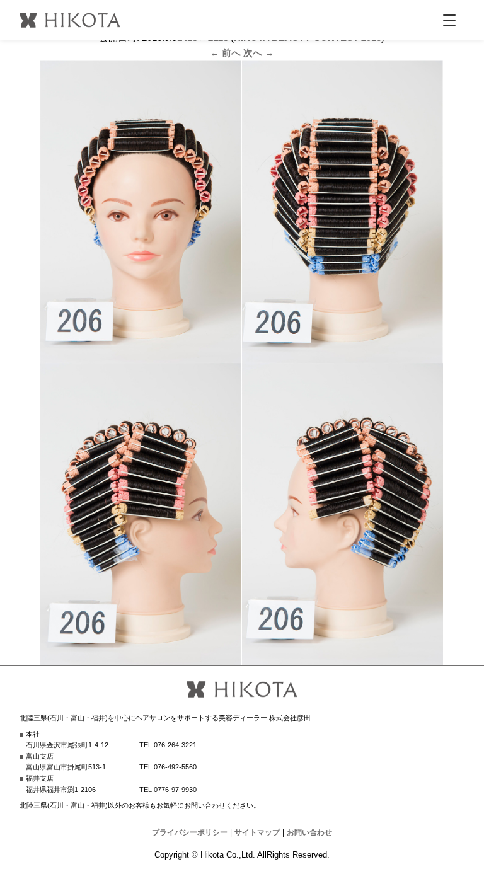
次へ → (258, 52)
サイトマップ (257, 832)
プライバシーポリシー (190, 832)
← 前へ (225, 52)
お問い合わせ (309, 832)
